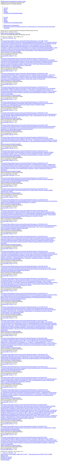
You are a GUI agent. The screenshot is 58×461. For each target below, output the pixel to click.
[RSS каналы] (4, 455)
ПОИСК (6, 12)
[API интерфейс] (5, 459)
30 (3, 38)
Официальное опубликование (11, 25)
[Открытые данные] (6, 458)
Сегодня (6, 8)
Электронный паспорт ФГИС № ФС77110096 (40, 454)
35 (10, 38)
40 (15, 38)
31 (4, 38)
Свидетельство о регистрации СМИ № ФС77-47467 (14, 454)
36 (12, 38)
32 (6, 38)
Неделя (5, 9)
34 (9, 38)
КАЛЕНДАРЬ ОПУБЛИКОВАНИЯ (13, 13)
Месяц (5, 10)
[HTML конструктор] (6, 457)
